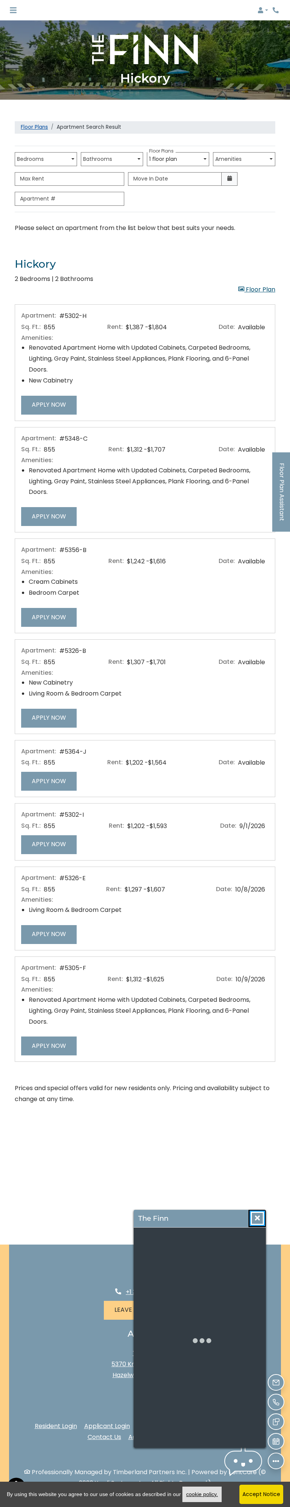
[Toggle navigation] (13, 10)
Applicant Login (107, 1425)
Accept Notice (261, 1494)
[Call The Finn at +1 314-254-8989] (276, 10)
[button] (263, 10)
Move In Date (150, 178)
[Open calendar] (229, 179)
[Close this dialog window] (257, 1218)
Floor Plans (34, 127)
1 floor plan (164, 157)
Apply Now (54, 404)
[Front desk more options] (276, 1461)
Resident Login (56, 1425)
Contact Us (104, 1437)
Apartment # (38, 198)
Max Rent (32, 178)
